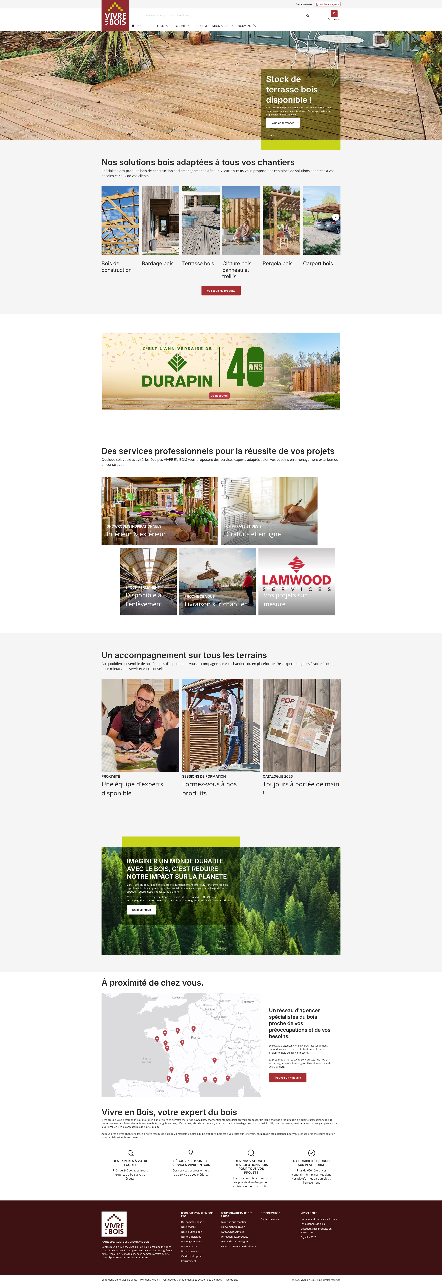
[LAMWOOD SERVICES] (296, 582)
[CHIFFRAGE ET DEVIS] (269, 511)
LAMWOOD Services (232, 1231)
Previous (106, 217)
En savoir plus (141, 909)
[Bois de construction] (120, 233)
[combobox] (223, 15)
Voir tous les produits (221, 290)
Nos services (188, 1226)
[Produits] (131, 25)
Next (335, 217)
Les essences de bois (313, 1223)
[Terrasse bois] (201, 233)
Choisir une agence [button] (327, 4)
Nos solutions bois (191, 1231)
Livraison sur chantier (233, 1222)
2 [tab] (271, 135)
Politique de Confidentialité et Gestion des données (192, 1279)
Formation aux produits (234, 1236)
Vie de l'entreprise (191, 1256)
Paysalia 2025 (308, 1237)
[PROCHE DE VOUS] (217, 582)
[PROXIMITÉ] (140, 739)
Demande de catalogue (234, 1241)
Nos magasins (189, 1246)
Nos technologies (191, 1236)
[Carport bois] (322, 233)
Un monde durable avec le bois (319, 1219)
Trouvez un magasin (287, 1077)
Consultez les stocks (285, 123)
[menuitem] (143, 25)
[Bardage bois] (160, 233)
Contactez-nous (304, 4)
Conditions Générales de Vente (119, 1279)
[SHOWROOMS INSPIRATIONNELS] (160, 511)
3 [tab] (273, 135)
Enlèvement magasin (233, 1226)
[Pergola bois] (281, 233)
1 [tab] (268, 135)
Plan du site (231, 1279)
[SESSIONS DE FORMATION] (221, 739)
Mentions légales (150, 1279)
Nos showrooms (190, 1251)
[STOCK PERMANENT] (148, 582)
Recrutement (188, 1261)
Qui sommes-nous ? (192, 1222)
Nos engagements (191, 1241)
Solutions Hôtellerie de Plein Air (239, 1246)
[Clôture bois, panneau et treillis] (241, 233)
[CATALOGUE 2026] (301, 739)
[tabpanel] (221, 90)
